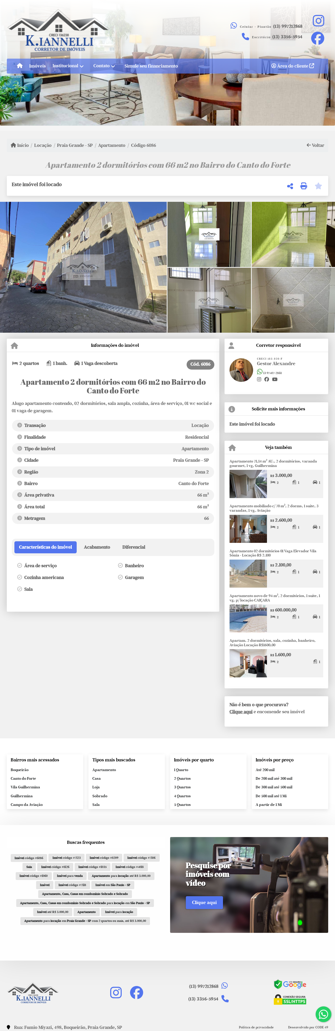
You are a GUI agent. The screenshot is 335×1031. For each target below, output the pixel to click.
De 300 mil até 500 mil (274, 787)
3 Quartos (182, 787)
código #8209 (104, 858)
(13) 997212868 (288, 26)
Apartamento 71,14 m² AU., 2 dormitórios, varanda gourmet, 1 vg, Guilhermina (273, 463)
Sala (96, 804)
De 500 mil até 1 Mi (271, 796)
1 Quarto (181, 769)
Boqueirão (20, 769)
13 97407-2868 (272, 373)
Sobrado (99, 796)
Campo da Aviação (27, 804)
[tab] (45, 547)
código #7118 (72, 885)
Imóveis (37, 66)
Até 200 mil (265, 769)
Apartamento (111, 145)
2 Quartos (182, 778)
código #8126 (55, 867)
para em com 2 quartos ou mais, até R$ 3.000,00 (85, 921)
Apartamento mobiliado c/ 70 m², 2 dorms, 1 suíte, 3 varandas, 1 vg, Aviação (274, 508)
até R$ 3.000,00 (52, 912)
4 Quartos (182, 796)
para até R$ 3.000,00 (121, 876)
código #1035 (93, 867)
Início (22, 145)
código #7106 (141, 858)
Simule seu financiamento (151, 66)
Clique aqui (241, 712)
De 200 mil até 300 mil (274, 778)
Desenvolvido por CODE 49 (308, 1027)
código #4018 (130, 867)
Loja (96, 787)
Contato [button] (101, 66)
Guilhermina (22, 796)
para (70, 876)
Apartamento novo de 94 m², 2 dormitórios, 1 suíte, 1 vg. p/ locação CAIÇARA (275, 598)
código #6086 (29, 858)
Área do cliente (292, 66)
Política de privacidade (256, 1027)
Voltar (317, 145)
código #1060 (34, 876)
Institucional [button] (65, 66)
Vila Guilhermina (25, 787)
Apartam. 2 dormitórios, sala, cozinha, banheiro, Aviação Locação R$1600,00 (273, 642)
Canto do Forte (23, 778)
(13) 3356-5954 (287, 37)
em (113, 885)
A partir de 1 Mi (269, 804)
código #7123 (67, 858)
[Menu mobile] (20, 66)
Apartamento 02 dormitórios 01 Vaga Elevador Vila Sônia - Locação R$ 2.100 (273, 553)
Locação (43, 145)
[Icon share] (318, 20)
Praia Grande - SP (75, 145)
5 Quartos (182, 804)
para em (85, 903)
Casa (96, 778)
